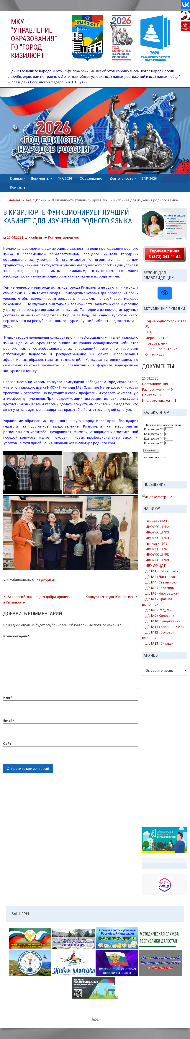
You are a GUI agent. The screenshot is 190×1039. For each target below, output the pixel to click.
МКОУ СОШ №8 (157, 554)
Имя (7, 697)
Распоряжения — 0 (157, 389)
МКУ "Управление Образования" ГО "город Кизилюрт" (34, 39)
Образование (91, 178)
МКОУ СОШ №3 (157, 532)
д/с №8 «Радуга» (158, 610)
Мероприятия (156, 337)
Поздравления (157, 343)
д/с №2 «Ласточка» (160, 576)
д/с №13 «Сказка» (159, 643)
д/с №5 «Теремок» (160, 587)
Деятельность (121, 178)
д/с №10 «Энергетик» (162, 621)
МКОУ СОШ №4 (157, 537)
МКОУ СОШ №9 (157, 560)
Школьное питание (161, 348)
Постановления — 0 (158, 383)
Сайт (7, 743)
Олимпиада (154, 354)
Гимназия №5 (156, 543)
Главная (16, 178)
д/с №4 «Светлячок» (161, 582)
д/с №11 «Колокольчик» (164, 626)
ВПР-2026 (149, 178)
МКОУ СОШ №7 (157, 548)
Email (9, 720)
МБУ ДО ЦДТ (155, 565)
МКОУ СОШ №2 (157, 526)
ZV (147, 326)
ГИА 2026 (64, 178)
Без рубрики (44, 580)
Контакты (18, 187)
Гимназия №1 (156, 521)
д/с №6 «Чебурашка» (162, 593)
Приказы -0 (151, 395)
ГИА (148, 332)
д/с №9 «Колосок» (159, 615)
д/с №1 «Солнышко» (161, 571)
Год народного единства (165, 321)
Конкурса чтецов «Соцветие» (110, 596)
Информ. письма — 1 (159, 400)
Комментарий (16, 636)
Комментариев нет (64, 237)
